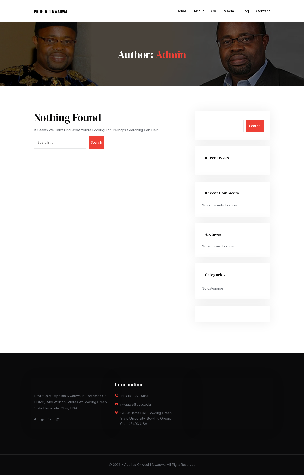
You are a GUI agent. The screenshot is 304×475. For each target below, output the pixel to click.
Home (181, 11)
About (199, 11)
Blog (245, 11)
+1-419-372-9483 (134, 396)
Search (254, 126)
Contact (263, 11)
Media (229, 11)
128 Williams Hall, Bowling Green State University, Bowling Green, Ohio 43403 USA (146, 418)
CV (213, 11)
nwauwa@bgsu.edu (135, 404)
